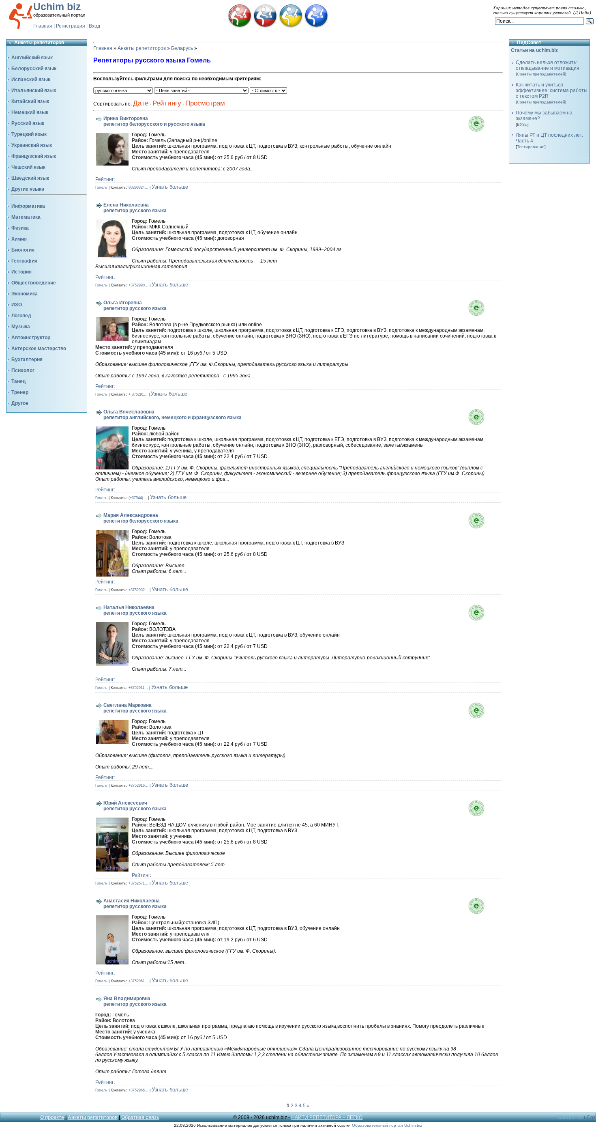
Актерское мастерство (38, 348)
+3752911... (138, 688)
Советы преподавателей (541, 74)
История (21, 272)
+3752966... (138, 1090)
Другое (19, 403)
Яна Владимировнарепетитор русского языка (135, 1001)
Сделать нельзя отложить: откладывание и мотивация (547, 65)
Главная (42, 26)
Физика (20, 228)
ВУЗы (522, 124)
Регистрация (70, 26)
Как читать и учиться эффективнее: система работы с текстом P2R (551, 90)
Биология (22, 250)
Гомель (101, 187)
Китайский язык (30, 101)
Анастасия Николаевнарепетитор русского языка (135, 903)
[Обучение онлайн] (316, 26)
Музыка (20, 326)
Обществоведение (33, 283)
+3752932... (138, 590)
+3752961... (138, 981)
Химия (19, 239)
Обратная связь (140, 1117)
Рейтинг (104, 179)
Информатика (28, 206)
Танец (18, 381)
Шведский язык (30, 178)
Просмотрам (205, 103)
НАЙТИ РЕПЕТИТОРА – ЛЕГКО (326, 1117)
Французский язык (33, 156)
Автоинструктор (30, 337)
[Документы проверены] (484, 130)
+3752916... (138, 785)
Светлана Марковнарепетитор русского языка (135, 708)
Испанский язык (30, 79)
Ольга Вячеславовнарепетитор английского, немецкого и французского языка (172, 414)
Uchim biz (57, 6)
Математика (26, 217)
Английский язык (32, 57)
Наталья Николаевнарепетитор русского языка (135, 610)
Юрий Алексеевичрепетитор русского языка (135, 805)
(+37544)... (138, 498)
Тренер (19, 392)
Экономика (24, 294)
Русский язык (27, 123)
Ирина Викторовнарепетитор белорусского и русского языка (154, 121)
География (24, 261)
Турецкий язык (29, 134)
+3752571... (138, 883)
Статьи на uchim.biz (534, 50)
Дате (140, 103)
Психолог (22, 370)
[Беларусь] (239, 26)
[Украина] (291, 26)
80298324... (138, 187)
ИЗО (16, 305)
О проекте (52, 1117)
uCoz (590, 1117)
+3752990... (138, 285)
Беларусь (182, 48)
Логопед (21, 316)
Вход (94, 26)
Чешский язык (28, 167)
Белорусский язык (33, 68)
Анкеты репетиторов (142, 48)
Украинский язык (31, 145)
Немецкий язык (29, 112)
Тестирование (531, 146)
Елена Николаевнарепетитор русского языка (135, 207)
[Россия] (265, 26)
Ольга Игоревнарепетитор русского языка (135, 305)
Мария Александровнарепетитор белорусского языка (140, 518)
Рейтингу (166, 103)
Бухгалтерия (27, 359)
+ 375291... (138, 394)
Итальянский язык (33, 90)
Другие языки (27, 189)
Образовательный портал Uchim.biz (387, 1125)
